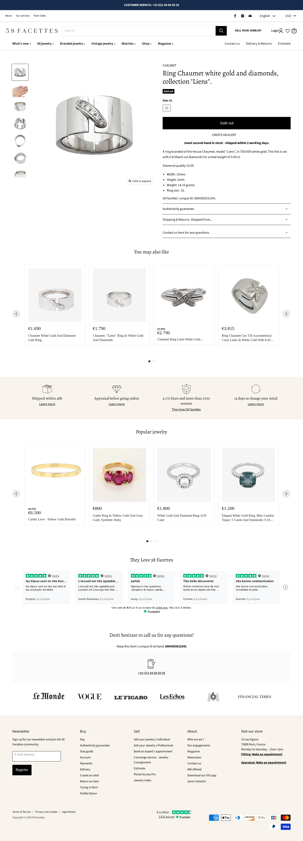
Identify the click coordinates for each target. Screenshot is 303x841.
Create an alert (89, 775)
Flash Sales (40, 15)
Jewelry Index (142, 780)
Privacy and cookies (46, 812)
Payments (86, 763)
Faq (82, 739)
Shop (145, 43)
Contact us (232, 43)
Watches (128, 43)
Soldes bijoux (88, 793)
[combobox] (139, 31)
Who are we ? (195, 739)
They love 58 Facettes (186, 409)
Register (22, 769)
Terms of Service (21, 812)
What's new (20, 43)
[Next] (286, 314)
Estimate (284, 43)
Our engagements (198, 745)
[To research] (221, 31)
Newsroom (194, 757)
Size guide (86, 751)
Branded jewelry (71, 43)
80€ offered (194, 769)
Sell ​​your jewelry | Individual (152, 739)
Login (275, 31)
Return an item (89, 781)
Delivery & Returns (259, 43)
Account (85, 757)
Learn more (47, 404)
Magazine (164, 43)
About (8, 15)
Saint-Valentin (196, 781)
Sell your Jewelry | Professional (153, 745)
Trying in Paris (89, 787)
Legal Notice (68, 812)
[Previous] (16, 314)
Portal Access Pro (145, 774)
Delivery (85, 769)
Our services (22, 15)
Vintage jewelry (102, 43)
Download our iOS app (201, 775)
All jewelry (44, 43)
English (265, 16)
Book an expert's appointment (153, 751)
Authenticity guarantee (94, 745)
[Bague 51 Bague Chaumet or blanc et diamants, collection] (20, 72)
